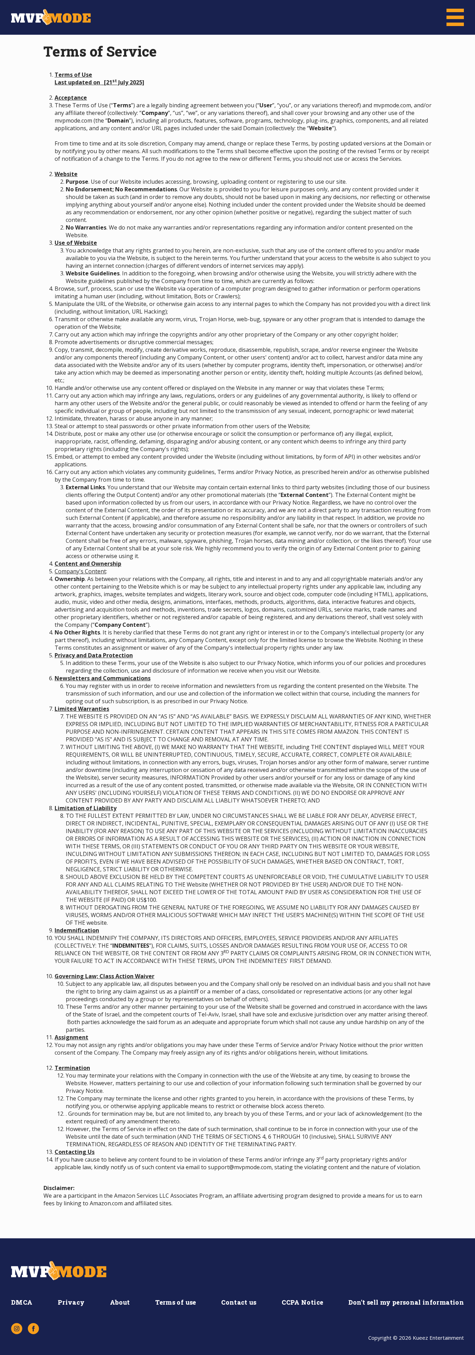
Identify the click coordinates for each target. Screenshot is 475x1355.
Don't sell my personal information (406, 1302)
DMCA (21, 1302)
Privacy (71, 1302)
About (120, 1302)
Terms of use (175, 1302)
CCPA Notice (302, 1302)
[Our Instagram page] (16, 1328)
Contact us (239, 1302)
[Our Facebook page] (33, 1328)
